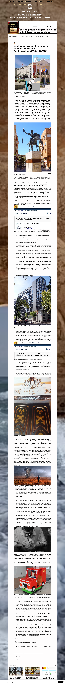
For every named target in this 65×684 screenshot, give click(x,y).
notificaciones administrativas (18, 653)
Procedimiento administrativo (29, 653)
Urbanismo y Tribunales (39, 36)
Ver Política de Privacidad (9, 682)
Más (47, 36)
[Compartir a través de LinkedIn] (19, 656)
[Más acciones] (50, 43)
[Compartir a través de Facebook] (14, 656)
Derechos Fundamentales (38, 653)
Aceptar (60, 681)
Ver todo (55, 665)
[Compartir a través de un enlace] (21, 656)
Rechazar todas (54, 681)
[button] (55, 36)
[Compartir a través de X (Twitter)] (16, 656)
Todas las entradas (13, 36)
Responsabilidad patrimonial (25, 36)
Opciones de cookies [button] (46, 681)
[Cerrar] (63, 681)
